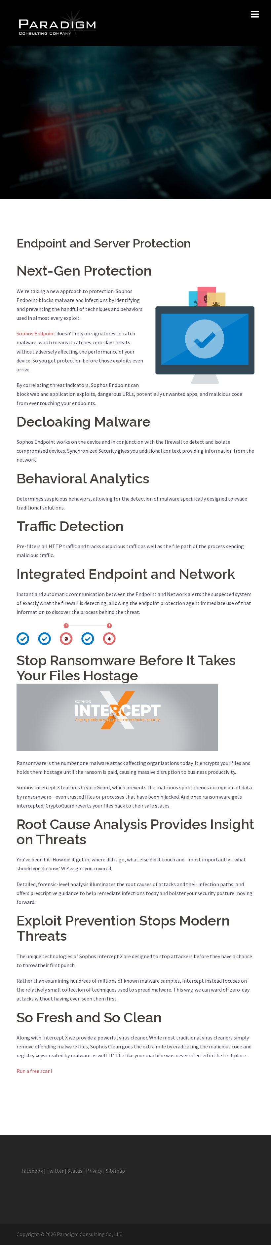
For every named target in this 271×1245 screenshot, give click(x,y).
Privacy (94, 1170)
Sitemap (115, 1170)
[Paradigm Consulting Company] (57, 22)
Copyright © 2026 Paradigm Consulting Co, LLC (69, 1234)
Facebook (32, 1170)
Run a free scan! (34, 1071)
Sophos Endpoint (36, 333)
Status (74, 1170)
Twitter (55, 1170)
